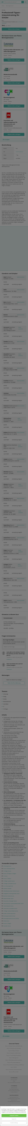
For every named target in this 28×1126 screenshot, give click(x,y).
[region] (14, 1116)
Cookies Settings (14, 1122)
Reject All (14, 1119)
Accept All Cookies (14, 1115)
